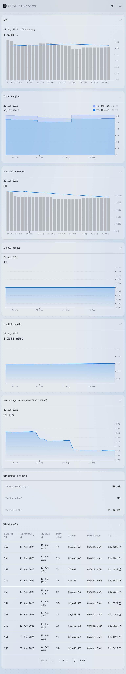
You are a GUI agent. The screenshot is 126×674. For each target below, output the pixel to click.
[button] (17, 35)
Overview (28, 6)
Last (82, 660)
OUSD (12, 6)
